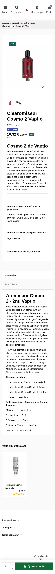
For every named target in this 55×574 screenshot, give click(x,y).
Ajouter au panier (36, 566)
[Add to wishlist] (12, 478)
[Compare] (17, 478)
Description (11, 275)
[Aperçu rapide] (15, 483)
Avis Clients (11, 284)
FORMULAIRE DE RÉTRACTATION (40, 559)
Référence (12, 125)
